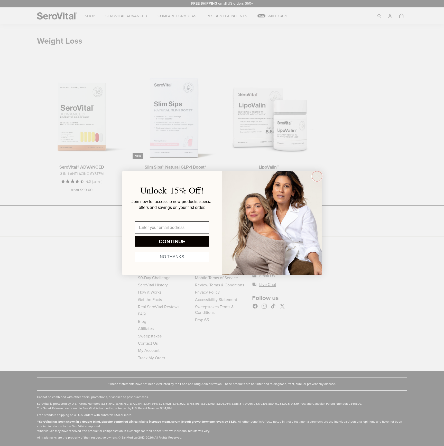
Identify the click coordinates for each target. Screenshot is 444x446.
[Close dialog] (317, 176)
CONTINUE (172, 241)
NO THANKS (172, 257)
